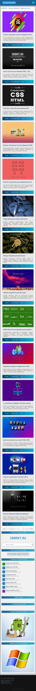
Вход (6, 2)
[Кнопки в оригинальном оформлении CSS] (18, 169)
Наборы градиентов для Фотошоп (14, 292)
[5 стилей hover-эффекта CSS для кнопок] (18, 390)
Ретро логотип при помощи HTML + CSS (16, 71)
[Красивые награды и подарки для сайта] (18, 353)
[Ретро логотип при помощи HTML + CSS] (18, 58)
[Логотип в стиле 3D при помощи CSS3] (18, 95)
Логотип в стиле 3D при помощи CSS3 (16, 108)
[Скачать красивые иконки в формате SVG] (18, 21)
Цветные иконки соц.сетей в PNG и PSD (16, 440)
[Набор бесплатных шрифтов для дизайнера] (18, 316)
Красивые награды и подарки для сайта (16, 366)
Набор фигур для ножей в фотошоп (15, 219)
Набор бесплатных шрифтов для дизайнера (18, 329)
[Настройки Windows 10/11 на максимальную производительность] (18, 672)
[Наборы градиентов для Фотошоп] (18, 279)
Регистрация (12, 2)
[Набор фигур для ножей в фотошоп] (18, 206)
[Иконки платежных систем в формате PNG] (18, 132)
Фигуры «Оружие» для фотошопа (14, 255)
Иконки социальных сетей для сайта (15, 477)
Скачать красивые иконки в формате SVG (17, 34)
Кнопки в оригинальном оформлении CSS (17, 182)
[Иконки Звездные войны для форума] (18, 501)
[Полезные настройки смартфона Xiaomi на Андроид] (18, 640)
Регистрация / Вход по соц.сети (18, 554)
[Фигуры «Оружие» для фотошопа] (18, 242)
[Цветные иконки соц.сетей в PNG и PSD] (18, 427)
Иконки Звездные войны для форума (15, 514)
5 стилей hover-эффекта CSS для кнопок (16, 403)
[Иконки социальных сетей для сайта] (18, 464)
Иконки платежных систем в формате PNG (17, 145)
